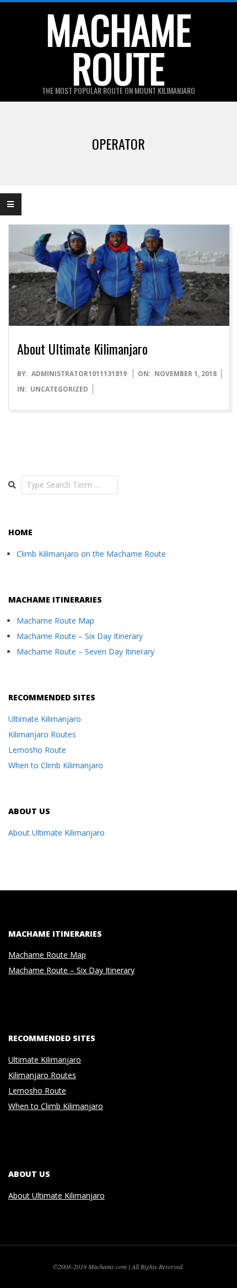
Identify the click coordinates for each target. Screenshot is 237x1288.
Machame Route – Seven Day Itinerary (85, 651)
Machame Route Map (55, 620)
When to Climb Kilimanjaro (55, 765)
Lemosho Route (37, 750)
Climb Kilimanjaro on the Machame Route (91, 553)
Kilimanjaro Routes (42, 734)
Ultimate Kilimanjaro (44, 719)
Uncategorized (59, 389)
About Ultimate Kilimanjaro (82, 348)
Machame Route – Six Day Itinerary (80, 636)
